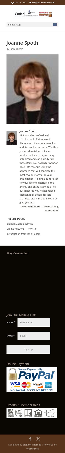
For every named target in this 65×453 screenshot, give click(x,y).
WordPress (32, 448)
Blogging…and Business (19, 223)
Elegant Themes (32, 444)
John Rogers (16, 48)
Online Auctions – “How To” (21, 228)
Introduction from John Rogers (23, 233)
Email (10, 335)
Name (10, 322)
